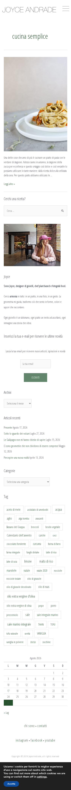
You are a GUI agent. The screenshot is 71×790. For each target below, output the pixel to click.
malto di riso (46, 561)
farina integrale (13, 552)
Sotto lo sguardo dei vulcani (17, 433)
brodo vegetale (52, 527)
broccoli (35, 527)
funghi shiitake (33, 552)
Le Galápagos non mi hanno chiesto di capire (24, 440)
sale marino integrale (19, 624)
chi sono (29, 725)
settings (42, 777)
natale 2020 (42, 570)
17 (8, 691)
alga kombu (24, 518)
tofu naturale (12, 633)
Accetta (11, 783)
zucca (33, 642)
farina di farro (54, 544)
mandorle (11, 570)
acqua (58, 509)
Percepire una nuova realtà (16, 457)
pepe (41, 605)
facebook (36, 740)
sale (27, 614)
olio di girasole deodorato (18, 587)
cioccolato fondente (16, 544)
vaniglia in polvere (14, 642)
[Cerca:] (35, 211)
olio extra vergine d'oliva (21, 596)
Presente (8, 427)
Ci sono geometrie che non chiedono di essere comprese (31, 446)
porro (53, 606)
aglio (9, 518)
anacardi (39, 518)
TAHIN (41, 624)
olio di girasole (34, 578)
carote (42, 535)
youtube (50, 740)
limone (28, 561)
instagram (22, 740)
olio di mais (43, 587)
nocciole (58, 570)
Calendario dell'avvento (19, 535)
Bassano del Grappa (15, 527)
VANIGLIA (41, 633)
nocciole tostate (13, 578)
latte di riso (51, 552)
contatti (42, 725)
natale (27, 570)
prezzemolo (12, 615)
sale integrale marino (47, 615)
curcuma (37, 544)
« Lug (6, 712)
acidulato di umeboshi (37, 509)
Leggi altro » (9, 184)
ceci (54, 535)
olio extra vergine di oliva (19, 606)
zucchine (46, 642)
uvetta (27, 633)
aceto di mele (13, 509)
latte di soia (11, 561)
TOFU (53, 624)
